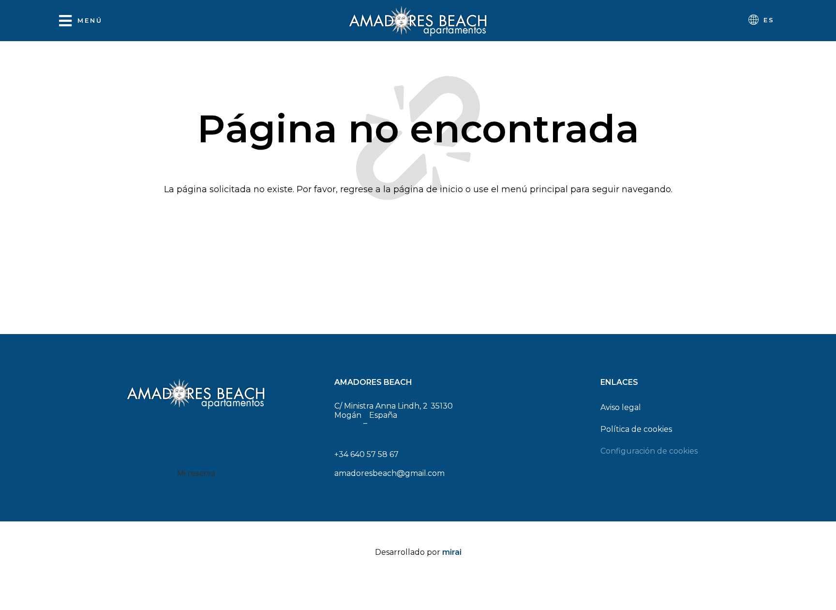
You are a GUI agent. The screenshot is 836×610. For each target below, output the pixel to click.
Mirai (452, 552)
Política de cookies (636, 429)
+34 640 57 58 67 (366, 454)
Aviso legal (620, 407)
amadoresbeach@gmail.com (389, 473)
